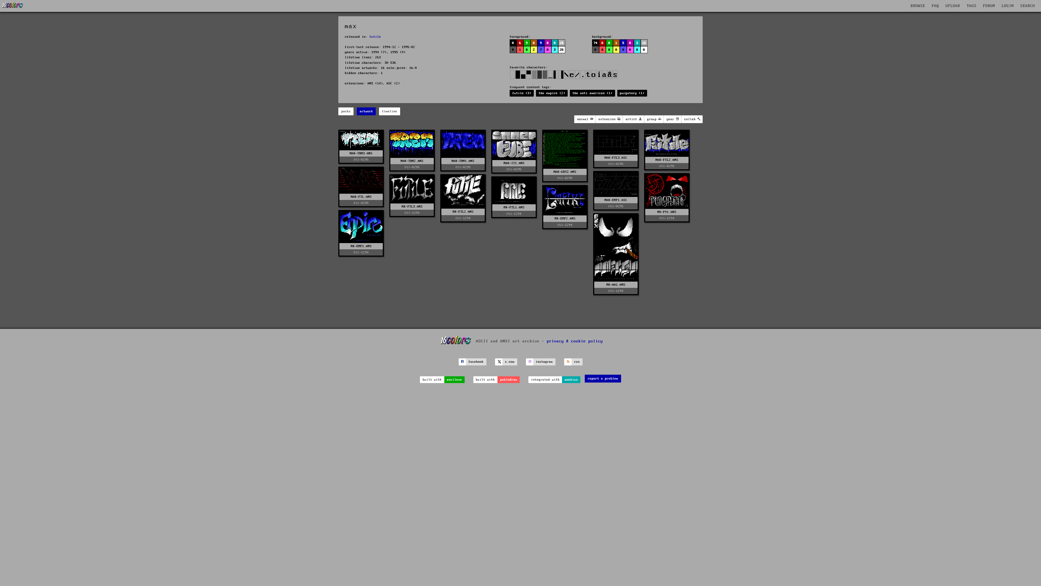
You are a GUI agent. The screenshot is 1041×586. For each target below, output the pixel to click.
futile (375, 37)
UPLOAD (953, 6)
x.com (510, 362)
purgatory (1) (632, 93)
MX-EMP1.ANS (361, 246)
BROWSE (918, 6)
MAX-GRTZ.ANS (565, 172)
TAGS (971, 6)
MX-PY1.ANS (666, 212)
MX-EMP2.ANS (565, 218)
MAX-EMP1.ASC (616, 200)
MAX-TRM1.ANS (463, 161)
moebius (571, 379)
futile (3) (521, 93)
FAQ (935, 6)
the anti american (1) (592, 93)
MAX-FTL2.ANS (667, 160)
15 (644, 43)
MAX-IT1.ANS (514, 163)
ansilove (454, 379)
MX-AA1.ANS (615, 284)
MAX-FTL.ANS (361, 197)
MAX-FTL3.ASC (616, 158)
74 (595, 43)
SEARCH (1027, 6)
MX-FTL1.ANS (514, 207)
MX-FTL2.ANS (463, 212)
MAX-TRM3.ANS (361, 153)
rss (577, 362)
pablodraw (508, 379)
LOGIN (1008, 6)
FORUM (989, 6)
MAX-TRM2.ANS (412, 161)
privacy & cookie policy (575, 341)
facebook (476, 362)
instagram (544, 362)
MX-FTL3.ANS (412, 206)
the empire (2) (552, 93)
